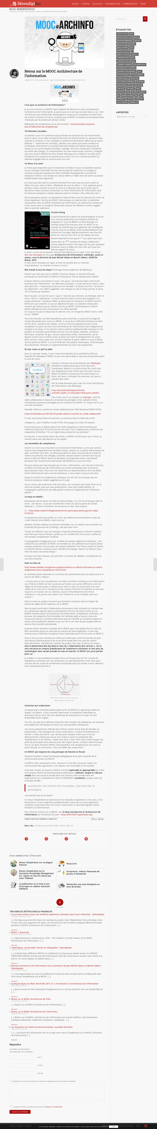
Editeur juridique (123, 75)
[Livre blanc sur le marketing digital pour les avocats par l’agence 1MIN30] (2, 564)
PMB (128, 92)
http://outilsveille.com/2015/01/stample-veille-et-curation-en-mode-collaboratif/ (63, 413)
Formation (121, 78)
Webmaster (134, 102)
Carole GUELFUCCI (78, 80)
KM (130, 85)
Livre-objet (130, 88)
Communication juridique (126, 61)
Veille (141, 99)
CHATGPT (135, 54)
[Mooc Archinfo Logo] (64, 42)
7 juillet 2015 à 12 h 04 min (19, 970)
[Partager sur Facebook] (26, 839)
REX (68, 825)
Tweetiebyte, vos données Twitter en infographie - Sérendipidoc (41, 947)
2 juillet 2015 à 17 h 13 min (19, 1029)
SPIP (141, 95)
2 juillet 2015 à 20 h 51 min (19, 1013)
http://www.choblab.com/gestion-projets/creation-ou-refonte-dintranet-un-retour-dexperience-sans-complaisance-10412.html (64, 568)
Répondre (14, 930)
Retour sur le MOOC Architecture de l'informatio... (34, 1011)
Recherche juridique (138, 92)
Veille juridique (122, 102)
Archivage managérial (124, 40)
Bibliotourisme (122, 47)
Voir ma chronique (33, 254)
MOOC (63, 825)
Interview (140, 81)
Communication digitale (125, 57)
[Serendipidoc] (26, 3)
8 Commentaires (42, 80)
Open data (120, 92)
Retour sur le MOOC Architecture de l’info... (31, 999)
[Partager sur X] (46, 839)
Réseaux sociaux (127, 95)
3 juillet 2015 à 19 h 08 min (19, 985)
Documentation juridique (126, 71)
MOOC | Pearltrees (20, 932)
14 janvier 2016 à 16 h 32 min (20, 950)
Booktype (95, 363)
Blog (131, 47)
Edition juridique (137, 75)
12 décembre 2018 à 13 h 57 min (21, 916)
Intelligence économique (126, 81)
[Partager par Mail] (86, 839)
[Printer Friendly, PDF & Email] (97, 819)
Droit (139, 71)
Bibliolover (121, 44)
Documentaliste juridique (126, 68)
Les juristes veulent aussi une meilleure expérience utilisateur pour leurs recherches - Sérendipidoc (57, 914)
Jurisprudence (122, 85)
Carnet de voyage (123, 54)
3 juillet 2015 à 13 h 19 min (19, 1001)
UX (72, 825)
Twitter (130, 99)
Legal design (137, 85)
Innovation (134, 78)
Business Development (125, 51)
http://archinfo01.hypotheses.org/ (77, 814)
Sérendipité (121, 99)
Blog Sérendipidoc (22, 9)
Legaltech (120, 88)
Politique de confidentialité (53, 1107)
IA (127, 78)
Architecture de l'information (47, 825)
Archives (137, 40)
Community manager (124, 64)
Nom (40, 1057)
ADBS (131, 33)
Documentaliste (139, 64)
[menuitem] (75, 3)
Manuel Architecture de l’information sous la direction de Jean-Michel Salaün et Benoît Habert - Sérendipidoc (56, 967)
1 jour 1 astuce (122, 33)
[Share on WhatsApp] (66, 839)
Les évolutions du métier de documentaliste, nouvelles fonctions (42, 1027)
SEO (136, 95)
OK (114, 1127)
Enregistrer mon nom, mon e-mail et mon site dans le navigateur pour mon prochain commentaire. (44, 1081)
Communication (60, 80)
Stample (87, 397)
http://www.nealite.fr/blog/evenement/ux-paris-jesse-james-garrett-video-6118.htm (61, 512)
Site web (40, 1073)
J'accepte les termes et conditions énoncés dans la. (38, 1107)
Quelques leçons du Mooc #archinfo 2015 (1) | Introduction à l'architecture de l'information (54, 983)
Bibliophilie (131, 44)
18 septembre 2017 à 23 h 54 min (21, 934)
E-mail (40, 1065)
